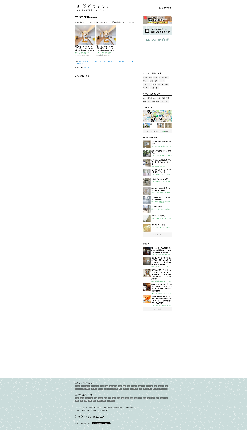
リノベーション (94, 61)
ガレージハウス (80, 389)
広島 (81, 400)
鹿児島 (99, 400)
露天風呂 (93, 389)
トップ (77, 407)
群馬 (110, 398)
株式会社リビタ (112, 61)
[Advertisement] (106, 97)
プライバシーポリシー (82, 410)
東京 (80, 61)
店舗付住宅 (165, 84)
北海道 (100, 398)
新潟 (131, 398)
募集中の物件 (108, 407)
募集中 (166, 8)
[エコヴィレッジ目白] (146, 125)
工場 (150, 389)
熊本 (90, 400)
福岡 (149, 101)
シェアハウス (113, 386)
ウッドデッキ (133, 389)
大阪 (159, 98)
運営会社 (93, 410)
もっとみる (157, 234)
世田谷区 (77, 52)
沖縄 (104, 400)
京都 (154, 98)
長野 (136, 398)
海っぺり (146, 81)
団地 (154, 84)
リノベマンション (80, 64)
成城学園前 (87, 52)
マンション (149, 386)
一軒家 (155, 77)
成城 (82, 52)
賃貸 (122, 61)
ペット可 (161, 81)
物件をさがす (149, 107)
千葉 (167, 98)
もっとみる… (154, 88)
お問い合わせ (103, 410)
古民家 (145, 77)
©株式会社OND (86, 423)
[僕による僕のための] (168, 125)
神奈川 (150, 98)
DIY (107, 386)
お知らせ (84, 407)
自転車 (87, 389)
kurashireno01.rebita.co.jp (82, 55)
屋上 (120, 389)
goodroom (85, 61)
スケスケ (146, 88)
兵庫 (163, 98)
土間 (119, 61)
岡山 (77, 400)
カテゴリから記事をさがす (84, 383)
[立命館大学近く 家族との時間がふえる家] (153, 125)
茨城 (118, 398)
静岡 (153, 101)
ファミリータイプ (80, 54)
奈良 (162, 398)
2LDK (86, 54)
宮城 (105, 398)
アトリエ (155, 389)
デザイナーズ (147, 84)
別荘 (158, 84)
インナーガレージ (112, 389)
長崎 (94, 400)
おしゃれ (161, 386)
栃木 (114, 398)
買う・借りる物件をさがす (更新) (157, 131)
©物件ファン (78, 423)
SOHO (145, 389)
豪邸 (151, 81)
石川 (153, 398)
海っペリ (100, 389)
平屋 (150, 77)
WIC (85, 67)
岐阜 (149, 398)
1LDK (105, 61)
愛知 (157, 101)
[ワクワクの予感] (160, 125)
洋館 (156, 81)
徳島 (86, 400)
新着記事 (146, 244)
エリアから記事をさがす (83, 395)
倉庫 (129, 386)
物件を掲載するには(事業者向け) (124, 407)
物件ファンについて (95, 407)
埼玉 (144, 101)
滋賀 (157, 398)
